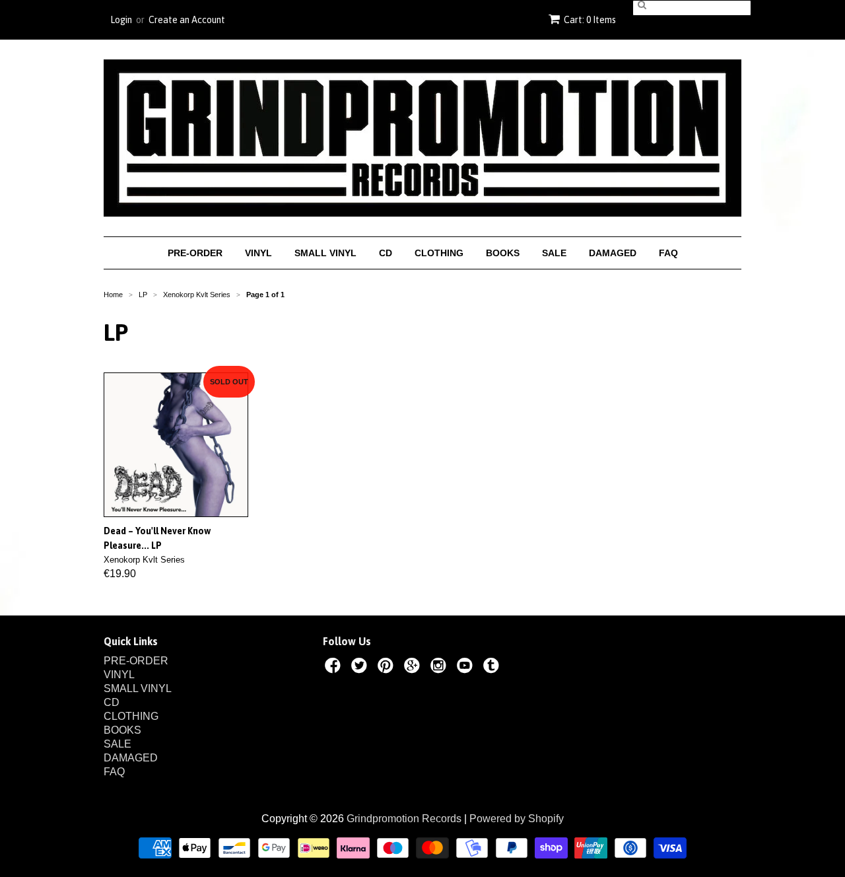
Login (121, 20)
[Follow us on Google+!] (414, 668)
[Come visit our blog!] (493, 668)
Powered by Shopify (516, 818)
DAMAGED (612, 253)
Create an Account (187, 20)
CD (385, 253)
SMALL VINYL (325, 253)
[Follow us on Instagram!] (440, 668)
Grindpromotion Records (404, 818)
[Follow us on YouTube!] (467, 668)
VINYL (258, 253)
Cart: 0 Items (590, 20)
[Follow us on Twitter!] (361, 668)
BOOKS (503, 253)
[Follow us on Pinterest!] (387, 668)
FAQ (668, 253)
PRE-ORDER (195, 253)
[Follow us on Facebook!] (335, 668)
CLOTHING (439, 253)
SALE (554, 253)
